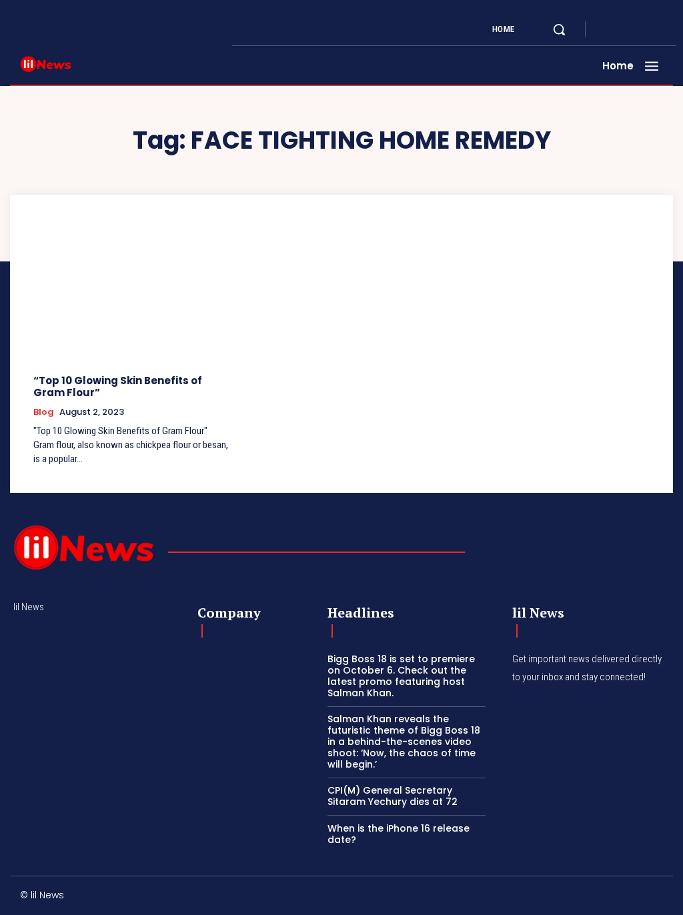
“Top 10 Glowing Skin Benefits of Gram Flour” (117, 386)
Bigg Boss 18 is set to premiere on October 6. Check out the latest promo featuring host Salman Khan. (401, 675)
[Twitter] (639, 29)
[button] (559, 29)
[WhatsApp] (659, 897)
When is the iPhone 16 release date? (398, 834)
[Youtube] (655, 29)
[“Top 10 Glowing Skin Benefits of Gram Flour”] (131, 292)
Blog (43, 412)
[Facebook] (607, 29)
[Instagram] (623, 29)
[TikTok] (574, 897)
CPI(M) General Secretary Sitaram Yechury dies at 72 (392, 796)
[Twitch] (603, 897)
